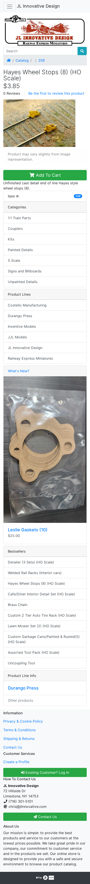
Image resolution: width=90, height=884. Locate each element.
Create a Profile (16, 762)
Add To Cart (48, 175)
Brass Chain (17, 605)
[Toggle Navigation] (9, 6)
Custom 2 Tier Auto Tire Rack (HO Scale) (42, 615)
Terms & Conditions (19, 730)
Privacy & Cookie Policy (23, 721)
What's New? (18, 371)
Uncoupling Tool (21, 663)
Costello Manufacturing (27, 305)
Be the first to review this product (56, 93)
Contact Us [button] (47, 817)
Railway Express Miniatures (30, 358)
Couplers (15, 228)
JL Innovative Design (38, 6)
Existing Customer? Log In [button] (46, 772)
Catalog (22, 60)
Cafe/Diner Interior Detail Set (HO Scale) (41, 594)
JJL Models (17, 337)
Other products (20, 700)
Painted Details (20, 250)
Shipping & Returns (19, 738)
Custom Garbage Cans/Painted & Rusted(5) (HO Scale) (44, 639)
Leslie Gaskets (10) (28, 529)
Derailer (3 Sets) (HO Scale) (31, 562)
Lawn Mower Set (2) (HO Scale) (34, 626)
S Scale (14, 260)
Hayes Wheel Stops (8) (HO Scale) (36, 583)
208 (41, 60)
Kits (11, 239)
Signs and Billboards (25, 271)
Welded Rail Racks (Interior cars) (35, 573)
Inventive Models (22, 326)
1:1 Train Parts (19, 218)
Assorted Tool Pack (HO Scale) (33, 652)
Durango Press (20, 316)
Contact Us (12, 747)
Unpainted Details (22, 282)
